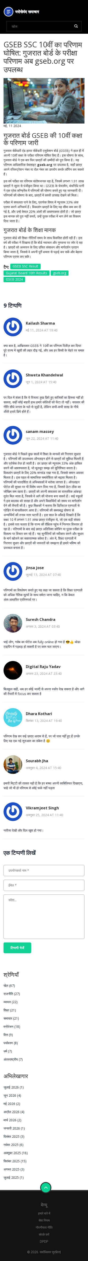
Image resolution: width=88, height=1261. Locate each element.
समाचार (11, 1018)
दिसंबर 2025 (14, 1136)
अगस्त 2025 (14, 1169)
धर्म (8, 1051)
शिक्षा (10, 1010)
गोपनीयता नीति (44, 1227)
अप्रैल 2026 (14, 1112)
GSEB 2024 (14, 279)
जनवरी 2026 (14, 1128)
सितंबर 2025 (15, 1161)
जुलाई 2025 (14, 1177)
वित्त (8, 1034)
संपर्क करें (44, 1234)
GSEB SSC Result (25, 266)
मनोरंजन (12, 1026)
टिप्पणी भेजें (17, 948)
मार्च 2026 (12, 1120)
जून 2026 (12, 1095)
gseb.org (59, 273)
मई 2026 (12, 1103)
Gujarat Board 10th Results (26, 273)
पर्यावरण (11, 1043)
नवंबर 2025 (13, 1144)
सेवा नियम (44, 1220)
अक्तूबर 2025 (16, 1153)
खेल (9, 985)
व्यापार (11, 1002)
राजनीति (12, 993)
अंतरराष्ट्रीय (13, 1059)
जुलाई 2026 (14, 1087)
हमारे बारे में (44, 1213)
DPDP (44, 1241)
